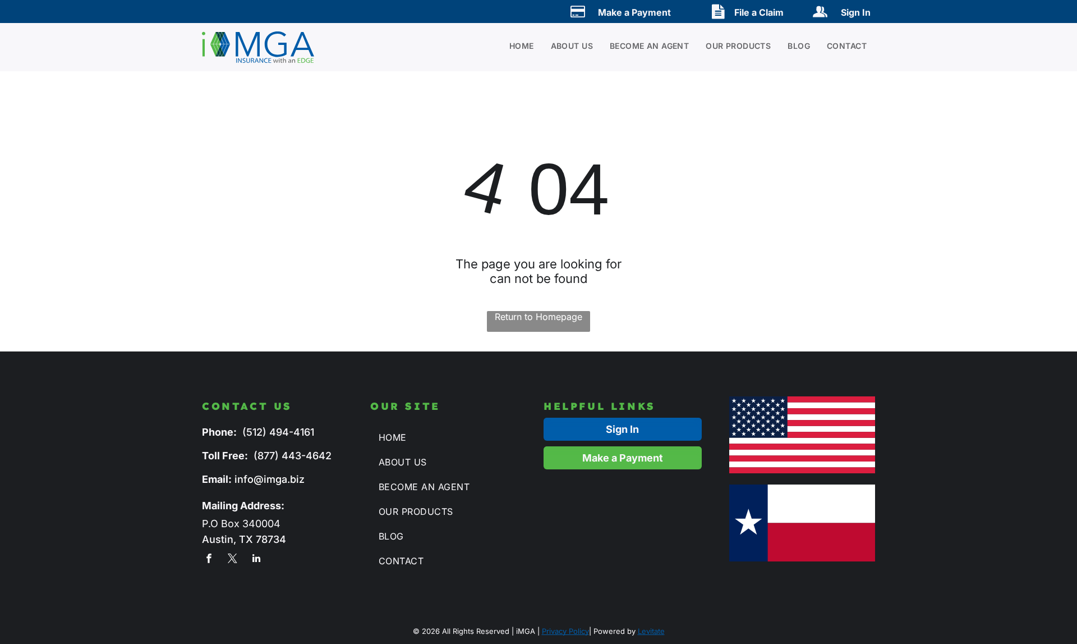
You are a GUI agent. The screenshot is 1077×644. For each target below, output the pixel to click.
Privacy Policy (565, 631)
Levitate (651, 631)
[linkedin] (256, 559)
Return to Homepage (538, 316)
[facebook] (209, 559)
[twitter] (232, 559)
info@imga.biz (269, 479)
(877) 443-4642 (293, 456)
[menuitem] (513, 45)
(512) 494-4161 (278, 432)
